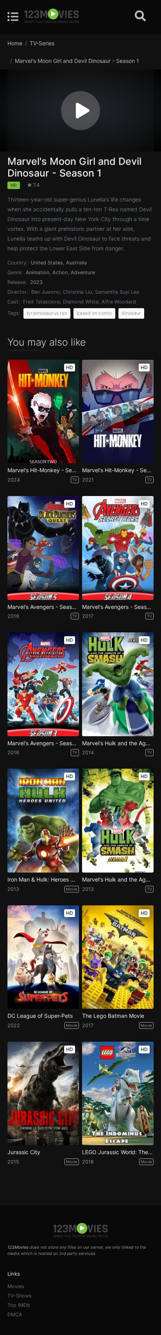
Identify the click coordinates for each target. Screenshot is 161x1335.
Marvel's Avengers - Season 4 (118, 607)
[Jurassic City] (43, 1093)
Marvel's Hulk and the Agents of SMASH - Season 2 (118, 743)
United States (47, 263)
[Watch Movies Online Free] (51, 16)
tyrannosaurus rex (47, 313)
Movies (15, 1286)
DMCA (14, 1314)
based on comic (94, 313)
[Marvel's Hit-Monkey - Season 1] (118, 411)
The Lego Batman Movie (113, 1016)
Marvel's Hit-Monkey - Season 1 (118, 470)
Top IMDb (18, 1305)
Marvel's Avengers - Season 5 (43, 607)
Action (60, 272)
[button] (80, 110)
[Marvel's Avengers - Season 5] (43, 548)
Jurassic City (23, 1152)
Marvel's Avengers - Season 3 (43, 743)
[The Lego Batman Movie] (118, 957)
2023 (36, 282)
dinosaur (131, 313)
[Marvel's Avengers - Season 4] (118, 548)
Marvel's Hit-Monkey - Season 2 (43, 470)
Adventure (83, 272)
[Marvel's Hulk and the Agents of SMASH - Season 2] (118, 684)
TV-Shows (19, 1296)
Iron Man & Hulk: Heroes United (43, 879)
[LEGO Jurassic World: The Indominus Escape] (118, 1093)
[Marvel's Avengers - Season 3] (43, 684)
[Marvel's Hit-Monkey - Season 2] (43, 411)
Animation (37, 272)
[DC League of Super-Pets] (43, 957)
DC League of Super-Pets (40, 1016)
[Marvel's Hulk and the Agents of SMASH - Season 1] (118, 820)
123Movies (18, 1247)
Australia (76, 263)
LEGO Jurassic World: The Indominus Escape (118, 1152)
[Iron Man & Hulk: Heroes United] (43, 820)
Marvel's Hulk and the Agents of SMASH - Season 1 (118, 879)
